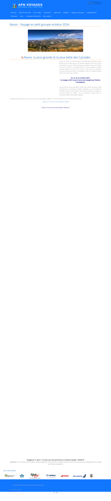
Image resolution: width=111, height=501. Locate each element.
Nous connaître (37, 12)
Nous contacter (47, 16)
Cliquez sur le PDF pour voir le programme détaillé (55, 101)
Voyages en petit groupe (77, 12)
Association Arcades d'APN (33, 16)
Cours (21, 16)
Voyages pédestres (92, 12)
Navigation (66, 12)
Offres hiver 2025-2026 (25, 12)
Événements (14, 16)
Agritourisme (57, 12)
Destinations (47, 12)
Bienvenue (13, 12)
